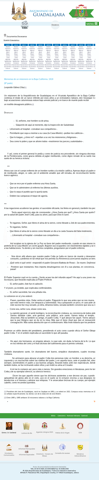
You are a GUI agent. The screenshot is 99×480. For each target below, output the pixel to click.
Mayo (8, 54)
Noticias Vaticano (73, 416)
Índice (8, 68)
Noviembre (8, 65)
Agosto (8, 59)
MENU (90, 24)
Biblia (53, 416)
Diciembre (8, 67)
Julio (8, 58)
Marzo (8, 50)
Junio (8, 56)
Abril (7, 52)
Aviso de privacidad (40, 467)
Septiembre (8, 61)
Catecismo (62, 416)
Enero (8, 47)
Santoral (84, 416)
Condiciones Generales (57, 467)
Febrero (8, 49)
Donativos (55, 25)
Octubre (8, 63)
